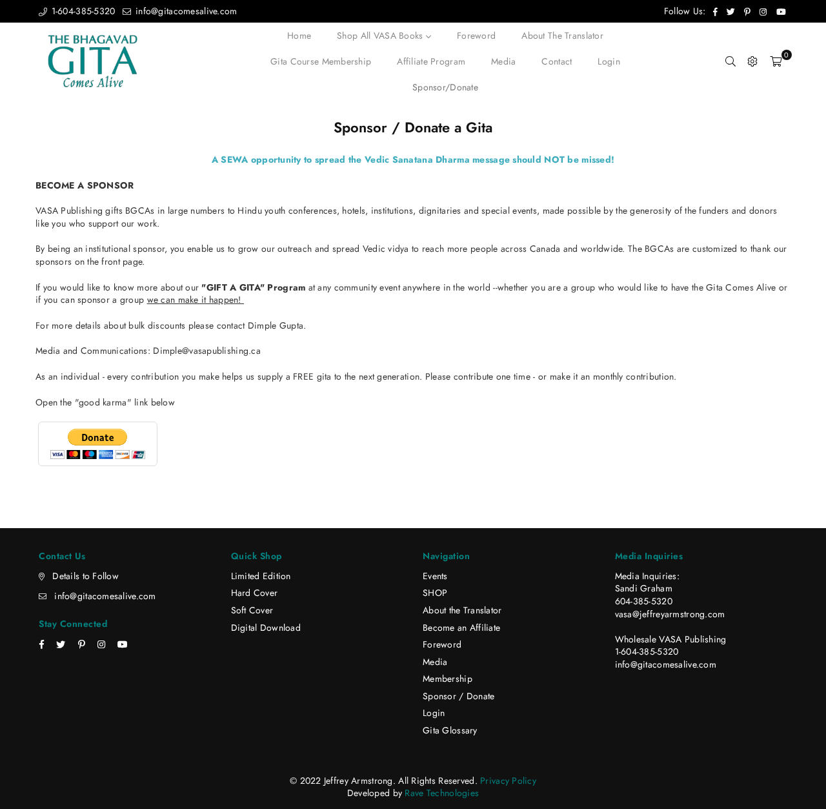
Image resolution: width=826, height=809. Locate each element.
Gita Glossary (450, 730)
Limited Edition (261, 575)
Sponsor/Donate (445, 87)
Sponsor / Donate (458, 696)
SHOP (435, 592)
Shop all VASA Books (381, 35)
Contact (556, 61)
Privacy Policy (508, 780)
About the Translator (562, 35)
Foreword (476, 35)
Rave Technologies (442, 792)
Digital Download (266, 627)
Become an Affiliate (461, 627)
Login (609, 61)
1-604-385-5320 (81, 11)
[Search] (730, 61)
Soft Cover (252, 610)
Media (503, 61)
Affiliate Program (431, 61)
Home (299, 35)
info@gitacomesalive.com (185, 11)
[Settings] (752, 61)
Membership (447, 678)
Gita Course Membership (320, 61)
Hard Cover (254, 592)
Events (435, 575)
